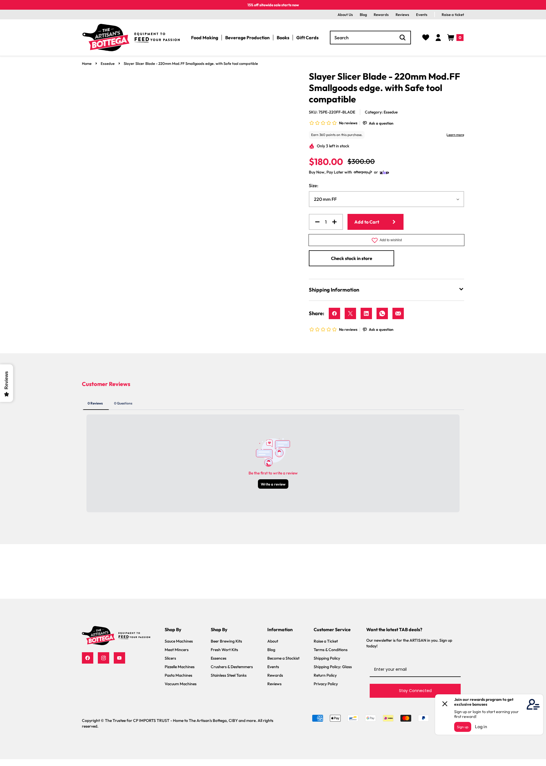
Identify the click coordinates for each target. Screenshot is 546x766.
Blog (363, 14)
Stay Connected (415, 690)
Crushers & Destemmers (232, 666)
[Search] (402, 37)
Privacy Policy (326, 683)
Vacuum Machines (181, 683)
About (272, 641)
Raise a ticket (453, 14)
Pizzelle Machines (180, 666)
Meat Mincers (177, 649)
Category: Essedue (381, 112)
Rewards (381, 14)
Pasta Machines (178, 675)
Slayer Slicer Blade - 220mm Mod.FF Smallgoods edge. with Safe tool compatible (191, 63)
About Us (345, 14)
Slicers (170, 658)
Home (87, 63)
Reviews (402, 14)
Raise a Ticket (326, 641)
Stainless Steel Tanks (229, 675)
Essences (218, 658)
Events (421, 14)
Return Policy (325, 675)
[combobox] (370, 37)
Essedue (108, 63)
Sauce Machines (179, 641)
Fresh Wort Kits (224, 649)
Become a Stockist (283, 658)
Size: (313, 185)
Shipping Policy (327, 658)
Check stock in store (351, 258)
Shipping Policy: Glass (333, 666)
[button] (455, 37)
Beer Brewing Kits (226, 641)
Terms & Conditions (331, 649)
